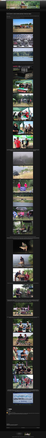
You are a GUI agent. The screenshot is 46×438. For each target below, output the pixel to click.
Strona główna (23, 427)
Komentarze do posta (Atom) (24, 429)
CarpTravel (9, 412)
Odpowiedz (9, 414)
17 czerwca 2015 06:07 (13, 412)
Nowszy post (8, 427)
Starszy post (38, 427)
